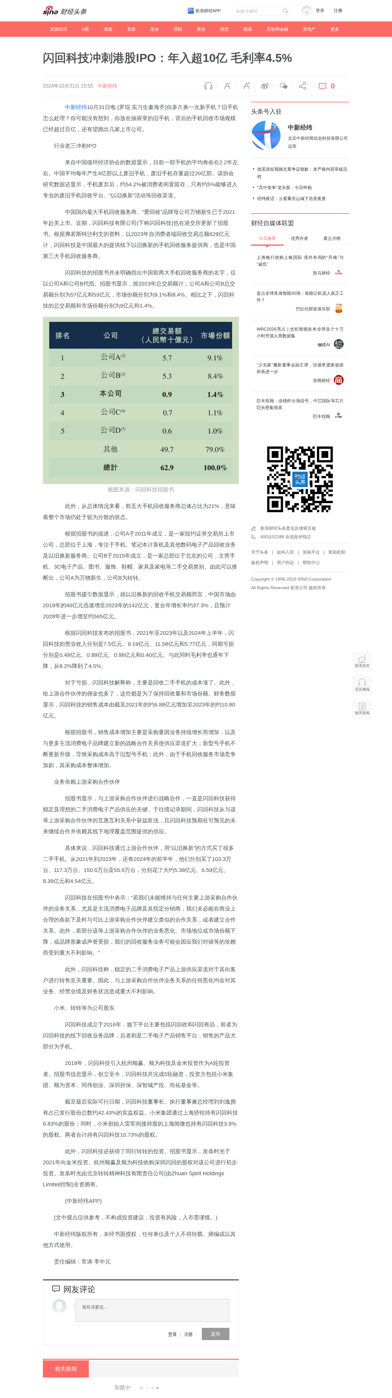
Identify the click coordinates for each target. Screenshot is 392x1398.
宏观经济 (58, 29)
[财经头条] (65, 11)
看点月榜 (332, 238)
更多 (334, 29)
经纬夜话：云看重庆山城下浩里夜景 (291, 198)
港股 (108, 29)
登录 (172, 1334)
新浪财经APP (208, 10)
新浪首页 (362, 666)
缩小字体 (226, 86)
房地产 (309, 29)
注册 (338, 10)
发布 (216, 1333)
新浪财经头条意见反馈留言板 (288, 528)
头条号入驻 (266, 111)
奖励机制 (336, 552)
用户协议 (285, 562)
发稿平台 (311, 552)
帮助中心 (311, 562)
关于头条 (259, 552)
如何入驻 (285, 552)
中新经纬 (107, 86)
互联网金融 (277, 29)
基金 (154, 29)
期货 (224, 29)
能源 (247, 29)
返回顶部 (362, 736)
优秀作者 (299, 238)
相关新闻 (66, 1369)
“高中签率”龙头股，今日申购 (284, 187)
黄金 (201, 29)
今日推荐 (267, 238)
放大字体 (245, 86)
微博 (263, 86)
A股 (85, 29)
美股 (131, 29)
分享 (301, 86)
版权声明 (259, 562)
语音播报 (207, 86)
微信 (282, 86)
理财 (178, 29)
